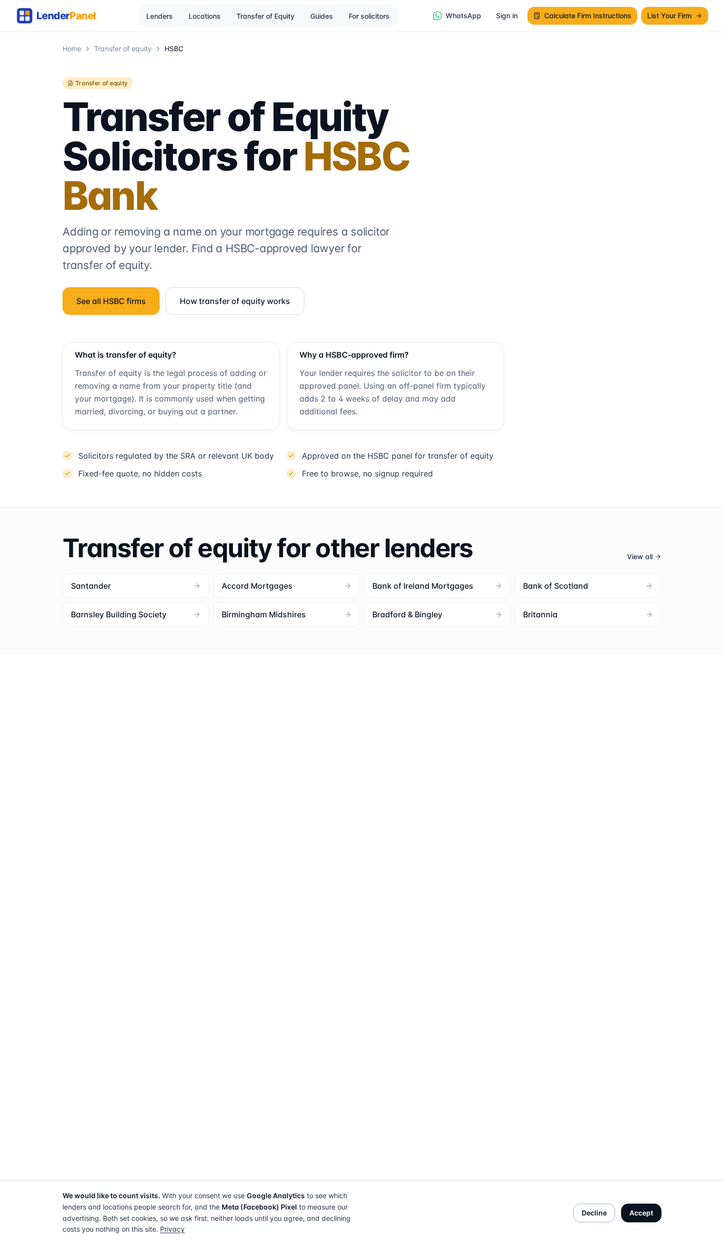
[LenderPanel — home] (61, 16)
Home (72, 48)
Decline (594, 1213)
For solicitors (369, 16)
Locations (205, 16)
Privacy (172, 1229)
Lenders (159, 16)
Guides (321, 16)
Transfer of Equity (265, 16)
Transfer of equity (123, 48)
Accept (641, 1213)
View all (640, 556)
